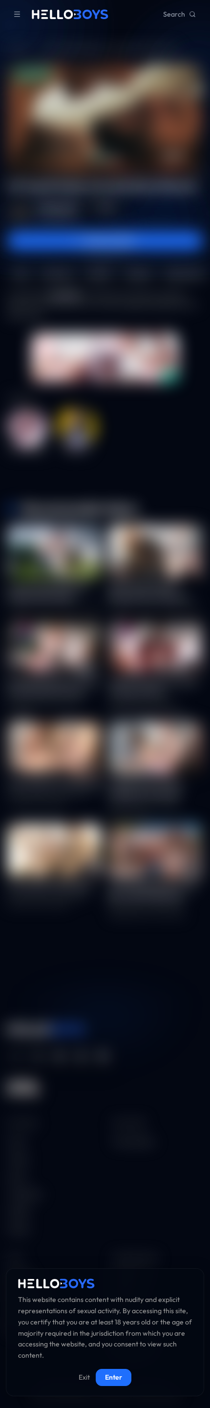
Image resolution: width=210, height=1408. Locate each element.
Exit (84, 1377)
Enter (113, 1377)
